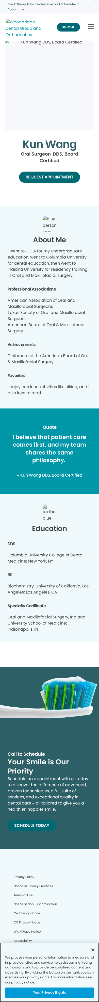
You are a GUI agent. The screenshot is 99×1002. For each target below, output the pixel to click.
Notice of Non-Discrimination (35, 904)
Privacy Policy (24, 877)
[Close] (92, 949)
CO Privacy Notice (27, 922)
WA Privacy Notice (27, 931)
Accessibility (23, 940)
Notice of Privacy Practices (33, 886)
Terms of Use (23, 895)
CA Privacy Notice (27, 913)
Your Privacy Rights (49, 992)
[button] (91, 27)
